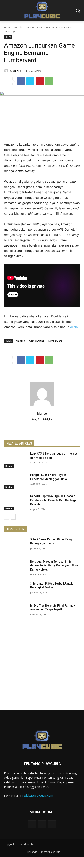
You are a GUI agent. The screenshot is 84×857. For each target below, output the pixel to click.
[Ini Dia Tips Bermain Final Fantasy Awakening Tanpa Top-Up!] (15, 612)
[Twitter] (30, 81)
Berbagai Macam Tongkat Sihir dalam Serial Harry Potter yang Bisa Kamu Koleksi (54, 565)
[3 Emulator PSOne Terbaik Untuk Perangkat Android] (15, 590)
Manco (17, 70)
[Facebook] (21, 81)
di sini (74, 327)
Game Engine (36, 340)
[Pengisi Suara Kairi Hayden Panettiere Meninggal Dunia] (15, 481)
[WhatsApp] (49, 81)
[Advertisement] (42, 668)
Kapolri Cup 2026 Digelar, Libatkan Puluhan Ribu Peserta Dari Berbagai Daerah (53, 500)
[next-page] (13, 517)
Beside (18, 27)
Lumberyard (55, 340)
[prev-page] (6, 517)
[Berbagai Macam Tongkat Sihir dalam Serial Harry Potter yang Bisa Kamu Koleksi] (15, 568)
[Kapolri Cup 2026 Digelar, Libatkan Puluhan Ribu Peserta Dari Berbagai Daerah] (15, 502)
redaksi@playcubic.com (37, 795)
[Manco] (6, 71)
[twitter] (42, 425)
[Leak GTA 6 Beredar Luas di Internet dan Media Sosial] (15, 460)
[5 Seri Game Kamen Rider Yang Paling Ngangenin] (15, 545)
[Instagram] (42, 824)
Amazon (20, 340)
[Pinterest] (40, 81)
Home (7, 27)
